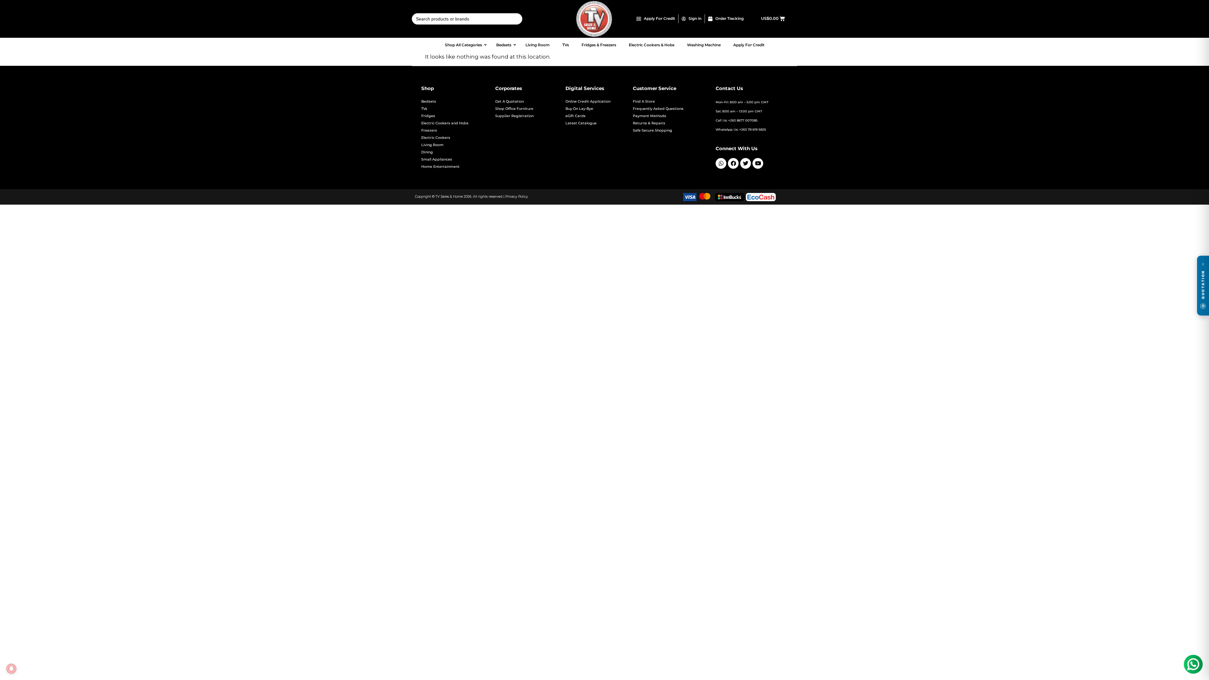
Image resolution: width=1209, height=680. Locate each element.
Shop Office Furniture (514, 109)
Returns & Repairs (649, 123)
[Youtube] (757, 163)
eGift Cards (575, 116)
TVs (424, 109)
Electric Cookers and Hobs (444, 123)
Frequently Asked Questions (658, 109)
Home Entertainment (440, 167)
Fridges (428, 116)
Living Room (432, 145)
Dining (427, 152)
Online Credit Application (587, 101)
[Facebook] (733, 163)
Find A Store (644, 101)
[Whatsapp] (721, 163)
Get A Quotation (509, 101)
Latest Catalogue (581, 123)
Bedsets (428, 101)
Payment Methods (649, 116)
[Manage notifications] (11, 669)
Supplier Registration (514, 116)
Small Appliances (436, 159)
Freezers (429, 130)
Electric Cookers (435, 138)
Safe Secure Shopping (652, 130)
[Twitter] (745, 163)
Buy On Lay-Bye (579, 109)
